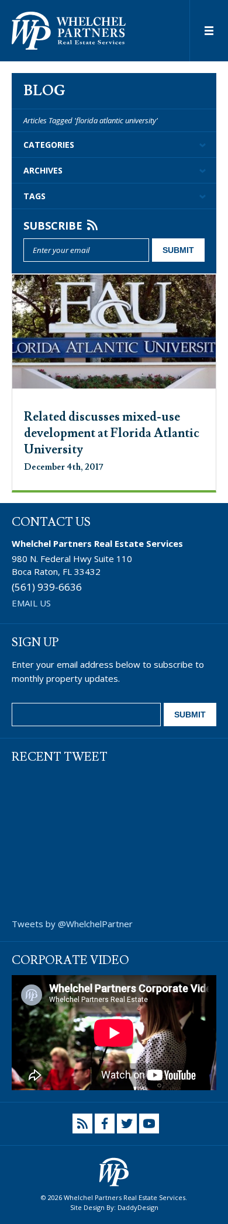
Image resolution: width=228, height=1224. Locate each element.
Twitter (127, 1123)
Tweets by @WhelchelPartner (72, 924)
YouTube (149, 1123)
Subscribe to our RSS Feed (82, 1123)
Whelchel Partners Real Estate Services (69, 31)
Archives (43, 170)
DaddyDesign (138, 1207)
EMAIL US (31, 603)
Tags (34, 196)
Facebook (105, 1123)
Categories (48, 144)
